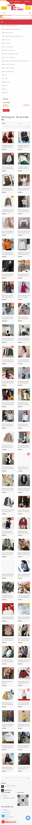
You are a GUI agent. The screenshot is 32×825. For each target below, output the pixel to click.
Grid (5, 123)
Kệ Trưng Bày (6, 814)
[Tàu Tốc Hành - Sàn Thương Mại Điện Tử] (16, 7)
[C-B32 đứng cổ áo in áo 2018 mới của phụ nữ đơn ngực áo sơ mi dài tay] (8, 201)
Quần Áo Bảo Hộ (7, 812)
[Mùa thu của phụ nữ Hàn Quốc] (8, 673)
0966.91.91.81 (8, 790)
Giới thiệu (5, 795)
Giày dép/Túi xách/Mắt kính (11, 25)
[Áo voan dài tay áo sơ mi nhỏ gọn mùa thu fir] (8, 244)
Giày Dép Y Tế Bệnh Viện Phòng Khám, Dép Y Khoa (16, 61)
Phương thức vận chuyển (8, 798)
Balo (5, 89)
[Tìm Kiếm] (30, 13)
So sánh (17, 3)
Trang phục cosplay (9, 68)
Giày (5, 85)
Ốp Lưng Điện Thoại (9, 71)
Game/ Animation (8, 47)
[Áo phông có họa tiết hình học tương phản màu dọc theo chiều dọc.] (24, 373)
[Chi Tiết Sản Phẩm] (5, 132)
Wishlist (28, 1)
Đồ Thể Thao (6, 819)
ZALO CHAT (20, 792)
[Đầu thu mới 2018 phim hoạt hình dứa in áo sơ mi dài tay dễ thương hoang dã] (24, 180)
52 (28, 126)
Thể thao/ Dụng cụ (8, 32)
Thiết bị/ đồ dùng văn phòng (11, 54)
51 (25, 126)
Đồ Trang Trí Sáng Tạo (9, 64)
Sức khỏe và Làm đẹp (9, 57)
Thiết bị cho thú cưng (9, 50)
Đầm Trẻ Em (7, 82)
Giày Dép (5, 810)
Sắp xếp (20, 123)
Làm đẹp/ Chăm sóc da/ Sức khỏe (12, 29)
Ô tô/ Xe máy (7, 43)
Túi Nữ (6, 78)
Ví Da (5, 75)
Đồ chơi (6, 92)
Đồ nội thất (7, 39)
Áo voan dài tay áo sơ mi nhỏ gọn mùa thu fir (7, 253)
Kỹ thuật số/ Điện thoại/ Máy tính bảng (13, 36)
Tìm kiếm (6, 110)
